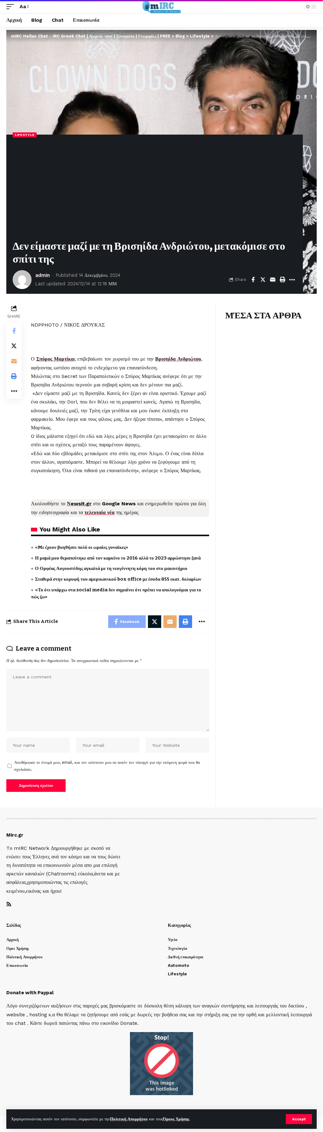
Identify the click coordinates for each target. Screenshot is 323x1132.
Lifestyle (24, 134)
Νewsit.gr (79, 504)
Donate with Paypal (30, 993)
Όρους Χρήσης (176, 1119)
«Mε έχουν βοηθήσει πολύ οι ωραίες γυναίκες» (81, 547)
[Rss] (8, 904)
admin (42, 275)
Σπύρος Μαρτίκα (55, 359)
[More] (292, 280)
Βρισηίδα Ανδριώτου (178, 359)
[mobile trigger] (11, 6)
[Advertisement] (155, 189)
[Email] (272, 280)
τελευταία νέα (100, 512)
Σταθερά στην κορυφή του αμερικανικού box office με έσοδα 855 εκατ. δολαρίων (118, 579)
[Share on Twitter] (262, 280)
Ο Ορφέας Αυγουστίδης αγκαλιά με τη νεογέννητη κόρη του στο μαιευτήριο (111, 568)
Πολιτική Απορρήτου (129, 1119)
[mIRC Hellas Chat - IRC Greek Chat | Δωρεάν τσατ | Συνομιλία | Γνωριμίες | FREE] (161, 6)
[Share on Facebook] (253, 280)
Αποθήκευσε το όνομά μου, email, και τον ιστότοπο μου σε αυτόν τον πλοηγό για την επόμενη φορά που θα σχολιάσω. (107, 766)
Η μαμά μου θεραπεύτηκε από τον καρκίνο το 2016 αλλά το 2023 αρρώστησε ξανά (118, 558)
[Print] (282, 280)
